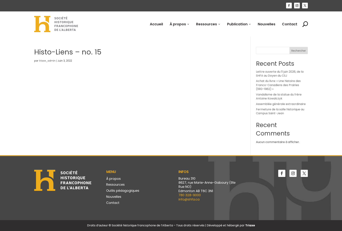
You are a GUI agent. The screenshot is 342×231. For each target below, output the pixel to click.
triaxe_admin (47, 60)
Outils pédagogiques (122, 191)
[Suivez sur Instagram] (297, 5)
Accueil (156, 24)
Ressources (206, 24)
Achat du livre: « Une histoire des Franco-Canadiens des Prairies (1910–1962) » (278, 85)
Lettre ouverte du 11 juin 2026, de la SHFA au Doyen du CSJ (280, 74)
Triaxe (250, 225)
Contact (289, 24)
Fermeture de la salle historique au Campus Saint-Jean (280, 111)
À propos (178, 24)
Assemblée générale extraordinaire (281, 104)
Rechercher (298, 50)
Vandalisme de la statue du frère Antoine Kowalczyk (279, 96)
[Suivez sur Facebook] (289, 5)
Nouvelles (266, 24)
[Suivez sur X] (305, 5)
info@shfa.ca (189, 199)
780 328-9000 (189, 195)
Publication (237, 24)
